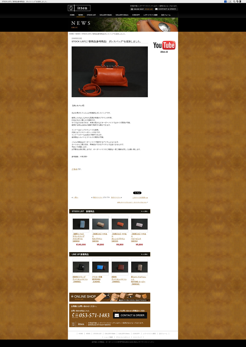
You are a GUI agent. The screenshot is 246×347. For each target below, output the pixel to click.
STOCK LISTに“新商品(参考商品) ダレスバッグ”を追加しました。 (25, 1)
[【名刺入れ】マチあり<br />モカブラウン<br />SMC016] (100, 232)
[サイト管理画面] (240, 1)
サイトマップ (137, 337)
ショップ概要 (108, 337)
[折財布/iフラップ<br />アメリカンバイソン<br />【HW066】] (81, 275)
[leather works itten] (79, 11)
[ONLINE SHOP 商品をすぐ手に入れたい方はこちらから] (142, 10)
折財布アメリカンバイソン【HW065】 (119, 279)
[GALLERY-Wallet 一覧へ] (145, 255)
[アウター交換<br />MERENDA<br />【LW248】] (100, 275)
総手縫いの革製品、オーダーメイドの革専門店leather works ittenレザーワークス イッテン (123, 342)
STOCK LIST (91, 15)
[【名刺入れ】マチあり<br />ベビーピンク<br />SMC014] (139, 232)
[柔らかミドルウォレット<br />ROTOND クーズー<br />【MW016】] (139, 275)
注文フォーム (166, 15)
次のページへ (115, 197)
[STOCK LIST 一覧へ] (145, 212)
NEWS (80, 15)
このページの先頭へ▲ (140, 197)
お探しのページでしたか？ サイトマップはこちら (132, 202)
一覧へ (76, 197)
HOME (72, 15)
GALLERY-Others (122, 15)
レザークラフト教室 (150, 15)
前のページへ (97, 197)
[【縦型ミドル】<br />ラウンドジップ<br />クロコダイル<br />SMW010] (81, 232)
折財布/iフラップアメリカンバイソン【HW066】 (80, 279)
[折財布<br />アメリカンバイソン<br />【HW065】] (120, 275)
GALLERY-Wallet (106, 15)
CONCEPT (136, 15)
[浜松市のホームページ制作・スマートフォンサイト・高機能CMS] (237, 1)
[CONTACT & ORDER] (166, 10)
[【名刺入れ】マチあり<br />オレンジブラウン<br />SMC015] (120, 232)
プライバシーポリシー (123, 337)
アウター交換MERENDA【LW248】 (97, 279)
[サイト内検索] (234, 1)
